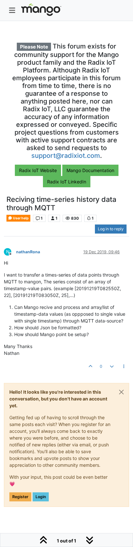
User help (20, 218)
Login (41, 496)
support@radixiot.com (65, 155)
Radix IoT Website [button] (38, 170)
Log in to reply (111, 228)
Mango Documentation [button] (90, 170)
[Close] (121, 392)
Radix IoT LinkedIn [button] (66, 181)
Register (20, 496)
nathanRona (28, 251)
